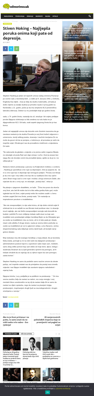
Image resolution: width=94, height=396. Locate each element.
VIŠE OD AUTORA (26, 334)
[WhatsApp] (16, 48)
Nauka (47, 16)
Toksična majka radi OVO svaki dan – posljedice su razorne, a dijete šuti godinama (51, 355)
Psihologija (19, 16)
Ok (48, 392)
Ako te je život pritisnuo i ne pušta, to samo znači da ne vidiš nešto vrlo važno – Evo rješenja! (16, 321)
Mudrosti (39, 16)
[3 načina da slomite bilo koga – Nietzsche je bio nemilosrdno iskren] (32, 374)
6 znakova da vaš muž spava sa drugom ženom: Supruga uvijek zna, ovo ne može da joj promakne (77, 75)
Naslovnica (8, 16)
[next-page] (59, 334)
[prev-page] (56, 334)
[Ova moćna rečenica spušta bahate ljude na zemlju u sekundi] (12, 374)
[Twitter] (11, 48)
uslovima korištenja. (63, 388)
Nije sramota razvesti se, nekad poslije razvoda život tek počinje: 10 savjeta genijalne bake (76, 54)
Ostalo (55, 16)
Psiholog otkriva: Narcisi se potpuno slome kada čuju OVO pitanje (31, 355)
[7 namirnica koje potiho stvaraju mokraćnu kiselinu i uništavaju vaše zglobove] (77, 92)
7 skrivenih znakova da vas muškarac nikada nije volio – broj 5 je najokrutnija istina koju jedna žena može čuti (77, 115)
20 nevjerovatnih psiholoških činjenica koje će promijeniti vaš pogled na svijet (47, 321)
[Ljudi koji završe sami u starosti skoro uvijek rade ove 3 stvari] (51, 374)
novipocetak (13, 297)
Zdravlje (30, 16)
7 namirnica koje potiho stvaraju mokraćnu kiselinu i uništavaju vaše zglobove (77, 96)
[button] (89, 16)
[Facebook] (5, 48)
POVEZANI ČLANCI (11, 334)
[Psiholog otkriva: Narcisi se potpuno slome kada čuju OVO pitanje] (32, 343)
